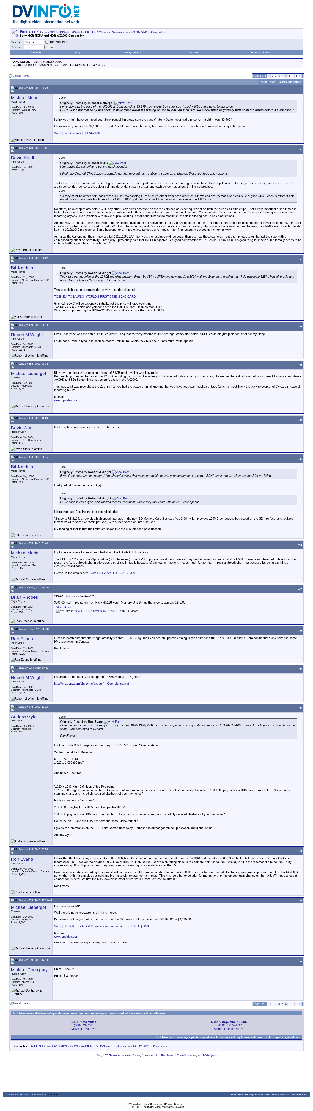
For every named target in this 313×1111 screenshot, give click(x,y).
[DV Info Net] (46, 23)
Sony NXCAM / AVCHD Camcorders (145, 32)
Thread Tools (267, 81)
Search (194, 52)
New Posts (167, 1055)
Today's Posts (132, 52)
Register (36, 52)
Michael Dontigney (29, 969)
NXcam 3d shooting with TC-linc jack (195, 1055)
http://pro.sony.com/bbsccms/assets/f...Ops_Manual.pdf (91, 683)
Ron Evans (22, 638)
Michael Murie (24, 97)
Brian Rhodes (24, 597)
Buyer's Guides (260, 52)
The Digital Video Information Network (267, 1094)
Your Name (17, 42)
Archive (296, 1094)
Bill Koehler (22, 267)
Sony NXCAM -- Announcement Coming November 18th (128, 1055)
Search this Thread (290, 81)
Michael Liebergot (28, 373)
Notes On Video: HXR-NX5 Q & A (112, 573)
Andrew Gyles (25, 716)
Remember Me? (58, 41)
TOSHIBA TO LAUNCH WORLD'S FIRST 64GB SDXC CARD (95, 296)
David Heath (23, 157)
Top (306, 1094)
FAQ (77, 52)
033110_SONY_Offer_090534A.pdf (94, 611)
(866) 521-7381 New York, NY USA (84, 1025)
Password (16, 47)
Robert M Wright (27, 334)
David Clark (22, 427)
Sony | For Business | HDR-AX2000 (77, 133)
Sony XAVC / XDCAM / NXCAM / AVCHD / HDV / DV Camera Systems (83, 32)
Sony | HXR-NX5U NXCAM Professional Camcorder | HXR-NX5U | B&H (101, 926)
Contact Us (234, 1094)
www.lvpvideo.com (66, 400)
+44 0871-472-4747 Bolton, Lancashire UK (229, 1025)
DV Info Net (34, 32)
